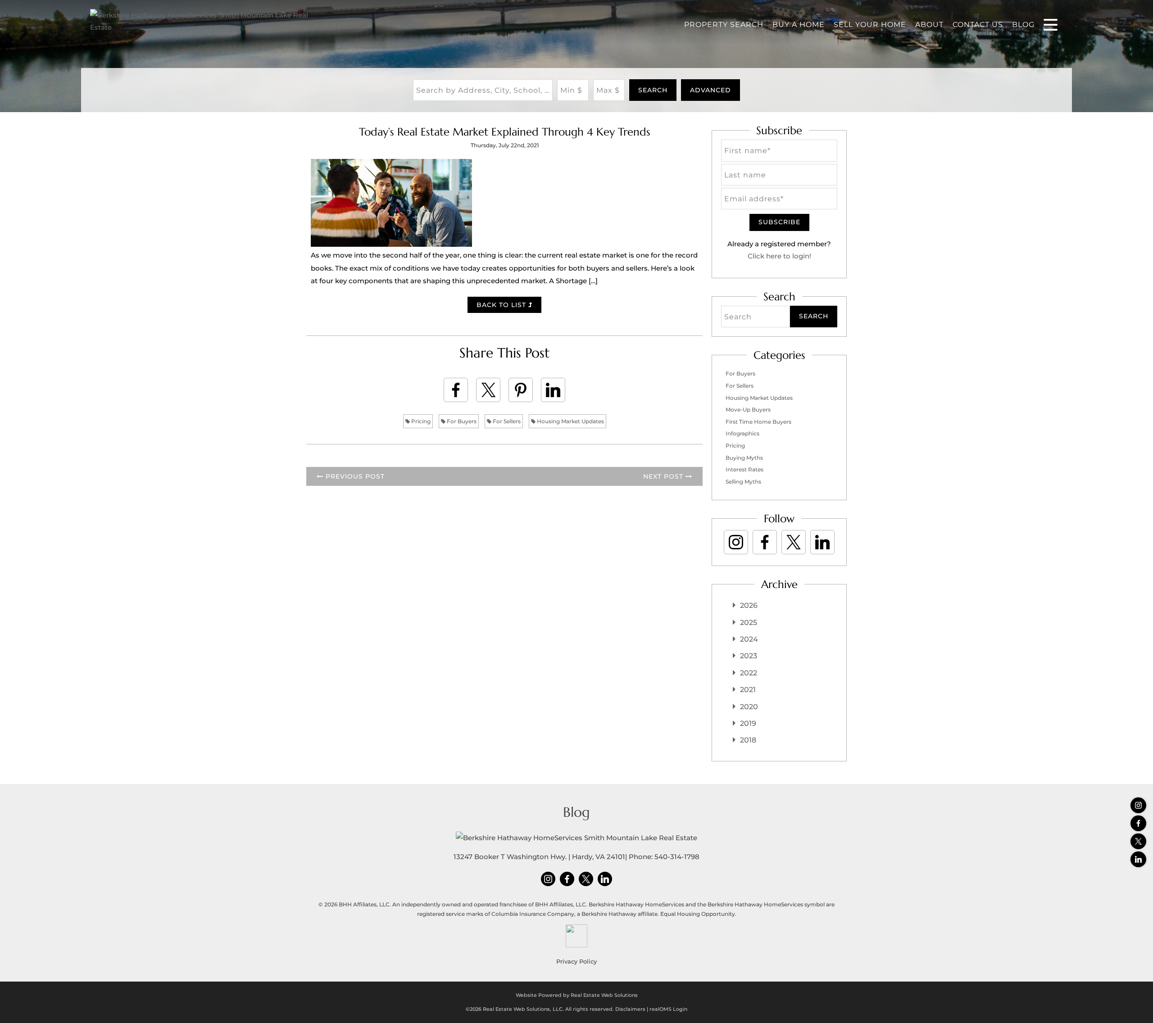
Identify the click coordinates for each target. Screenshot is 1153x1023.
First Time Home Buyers (758, 421)
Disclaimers (630, 1009)
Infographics (742, 433)
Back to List (502, 305)
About (929, 24)
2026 (749, 605)
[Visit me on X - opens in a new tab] (1138, 841)
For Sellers (506, 421)
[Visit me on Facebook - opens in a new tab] (1138, 823)
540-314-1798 (676, 856)
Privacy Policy (576, 961)
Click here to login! (779, 256)
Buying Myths (744, 457)
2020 (749, 706)
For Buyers (461, 421)
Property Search (723, 24)
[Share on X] (488, 390)
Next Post (664, 476)
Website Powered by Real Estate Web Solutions (577, 995)
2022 (748, 673)
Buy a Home (798, 24)
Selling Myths (743, 481)
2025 (748, 622)
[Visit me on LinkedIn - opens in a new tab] (1138, 859)
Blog (1023, 24)
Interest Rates (744, 469)
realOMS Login (668, 1009)
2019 (748, 723)
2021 (748, 689)
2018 (748, 740)
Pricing (420, 421)
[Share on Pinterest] (520, 390)
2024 (749, 639)
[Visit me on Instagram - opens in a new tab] (1138, 805)
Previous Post (354, 476)
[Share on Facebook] (456, 390)
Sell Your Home (870, 24)
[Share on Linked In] (553, 390)
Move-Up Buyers (748, 409)
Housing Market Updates (570, 421)
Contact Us (978, 24)
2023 (748, 656)
